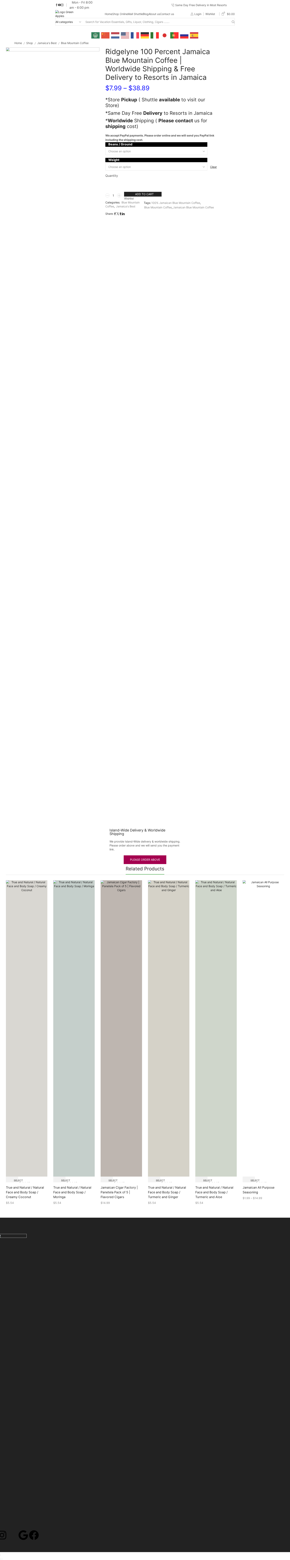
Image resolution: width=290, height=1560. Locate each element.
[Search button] (233, 21)
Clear (213, 167)
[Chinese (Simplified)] (105, 35)
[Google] (23, 1535)
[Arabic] (96, 35)
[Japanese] (165, 35)
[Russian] (184, 35)
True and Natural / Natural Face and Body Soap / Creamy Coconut (25, 1192)
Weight (113, 160)
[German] (145, 35)
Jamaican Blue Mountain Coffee (193, 207)
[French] (135, 35)
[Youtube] (59, 5)
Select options (15, 1180)
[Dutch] (115, 35)
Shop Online (120, 14)
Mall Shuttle (135, 14)
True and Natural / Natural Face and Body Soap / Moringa (72, 1192)
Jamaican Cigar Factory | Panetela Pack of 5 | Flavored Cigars (119, 1192)
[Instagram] (62, 5)
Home (108, 14)
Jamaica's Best (47, 43)
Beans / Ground (120, 144)
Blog (146, 14)
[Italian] (155, 35)
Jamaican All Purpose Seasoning (258, 1190)
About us (154, 14)
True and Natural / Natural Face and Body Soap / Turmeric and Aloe (214, 1192)
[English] (125, 35)
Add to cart (144, 194)
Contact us (167, 14)
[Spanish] (194, 35)
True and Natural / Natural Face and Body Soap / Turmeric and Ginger (167, 1192)
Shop (29, 43)
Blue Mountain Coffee (75, 43)
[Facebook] (56, 5)
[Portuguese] (175, 35)
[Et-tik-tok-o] (13, 1535)
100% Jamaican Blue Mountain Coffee (175, 202)
